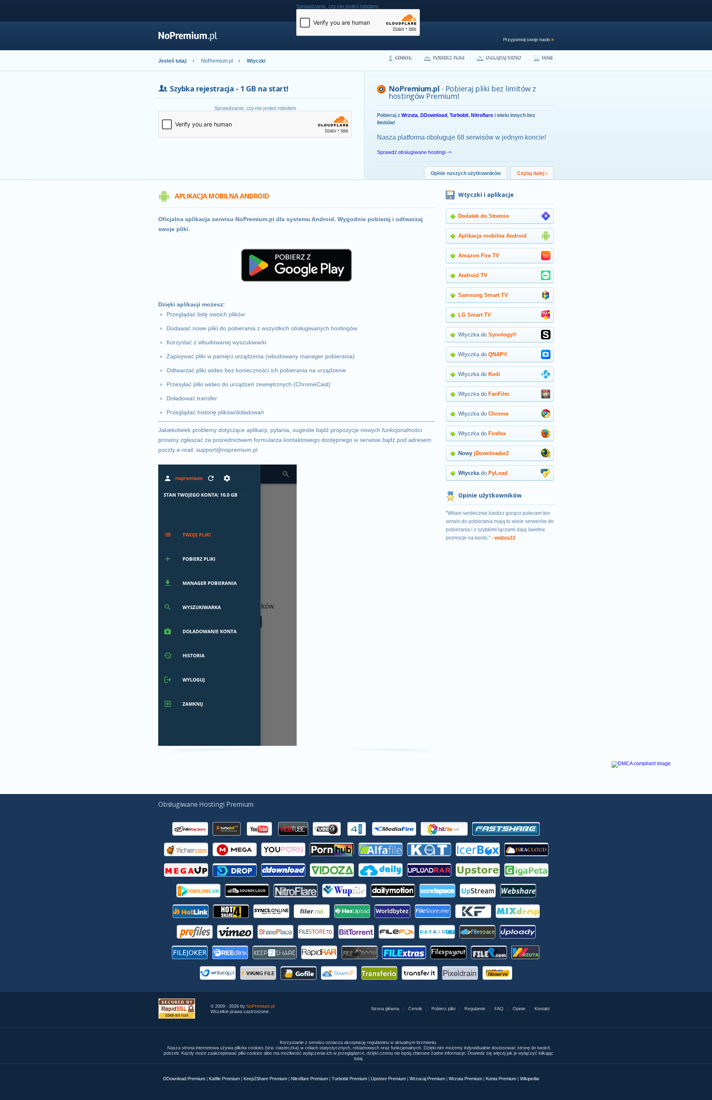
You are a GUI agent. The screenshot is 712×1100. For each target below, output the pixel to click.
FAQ (499, 1009)
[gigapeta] (526, 880)
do (483, 473)
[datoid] (437, 941)
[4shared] (356, 838)
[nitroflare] (295, 900)
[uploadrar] (429, 880)
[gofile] (298, 983)
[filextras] (404, 962)
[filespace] (477, 941)
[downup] (338, 983)
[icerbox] (477, 859)
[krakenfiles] (473, 921)
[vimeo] (235, 941)
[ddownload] (283, 880)
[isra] (526, 859)
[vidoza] (332, 880)
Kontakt (542, 1009)
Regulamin (474, 1009)
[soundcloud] (247, 900)
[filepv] (488, 962)
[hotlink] (190, 921)
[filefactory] (190, 838)
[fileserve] (497, 983)
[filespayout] (448, 962)
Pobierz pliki (449, 57)
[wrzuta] (526, 962)
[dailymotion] (393, 900)
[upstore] (477, 880)
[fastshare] (506, 838)
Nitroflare (482, 115)
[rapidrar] (319, 962)
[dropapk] (234, 880)
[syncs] (271, 921)
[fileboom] (359, 962)
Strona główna (385, 1009)
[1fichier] (186, 859)
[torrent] (356, 941)
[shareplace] (275, 941)
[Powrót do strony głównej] (188, 40)
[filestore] (432, 921)
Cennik (403, 57)
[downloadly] (198, 900)
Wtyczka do (487, 335)
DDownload (433, 115)
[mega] (234, 859)
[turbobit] (227, 838)
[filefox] (396, 941)
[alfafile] (380, 859)
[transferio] (379, 983)
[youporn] (283, 859)
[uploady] (517, 941)
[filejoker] (189, 962)
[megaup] (186, 880)
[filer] (311, 921)
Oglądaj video (504, 57)
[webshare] (518, 900)
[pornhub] (332, 859)
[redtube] (293, 838)
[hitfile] (444, 838)
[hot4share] (231, 921)
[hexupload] (352, 921)
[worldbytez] (392, 921)
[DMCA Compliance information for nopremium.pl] (641, 763)
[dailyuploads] (380, 880)
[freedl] (230, 962)
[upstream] (477, 900)
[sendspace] (437, 900)
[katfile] (429, 859)
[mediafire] (394, 838)
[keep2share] (274, 962)
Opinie (519, 1009)
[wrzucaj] (217, 983)
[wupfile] (344, 900)
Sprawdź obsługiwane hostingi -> (414, 152)
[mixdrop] (517, 921)
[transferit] (419, 983)
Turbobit (459, 115)
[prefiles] (194, 941)
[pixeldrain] (460, 983)
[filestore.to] (315, 941)
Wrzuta (409, 115)
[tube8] (327, 838)
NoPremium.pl (217, 61)
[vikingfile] (258, 983)
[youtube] (259, 838)
